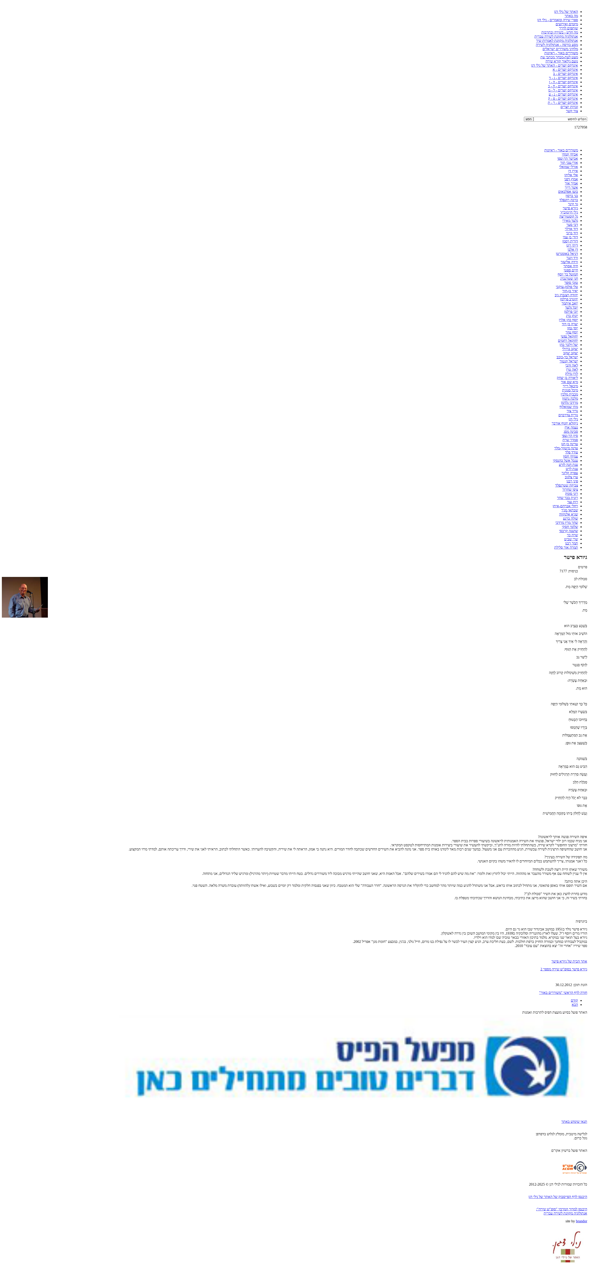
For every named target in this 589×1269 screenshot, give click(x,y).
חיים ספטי (571, 270)
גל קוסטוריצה (568, 216)
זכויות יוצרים (569, 107)
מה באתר (571, 16)
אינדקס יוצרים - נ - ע (563, 94)
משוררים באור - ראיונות (561, 53)
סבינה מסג (571, 431)
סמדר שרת (570, 440)
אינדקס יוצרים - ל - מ (563, 90)
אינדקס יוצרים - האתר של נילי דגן (554, 65)
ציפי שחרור (570, 489)
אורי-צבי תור (569, 163)
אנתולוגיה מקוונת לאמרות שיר (557, 41)
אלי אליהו (571, 175)
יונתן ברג (572, 316)
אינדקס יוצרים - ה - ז (563, 82)
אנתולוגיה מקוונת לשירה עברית (556, 36)
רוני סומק (571, 494)
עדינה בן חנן (569, 444)
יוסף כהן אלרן (568, 320)
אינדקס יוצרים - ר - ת (563, 103)
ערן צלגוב (571, 477)
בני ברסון (572, 196)
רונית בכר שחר (567, 498)
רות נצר (572, 502)
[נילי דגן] (567, 1266)
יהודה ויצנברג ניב (566, 295)
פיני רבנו (572, 481)
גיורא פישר (570, 208)
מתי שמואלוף (569, 407)
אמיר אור (571, 183)
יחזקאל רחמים (568, 340)
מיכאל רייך (570, 386)
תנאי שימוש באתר (574, 1122)
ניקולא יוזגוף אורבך (565, 423)
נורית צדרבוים (568, 415)
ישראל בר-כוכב (567, 357)
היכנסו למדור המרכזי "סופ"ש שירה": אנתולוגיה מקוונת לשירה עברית (561, 1211)
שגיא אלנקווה (568, 514)
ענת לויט (572, 469)
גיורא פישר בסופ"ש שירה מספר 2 (563, 969)
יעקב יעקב (570, 353)
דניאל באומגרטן (567, 254)
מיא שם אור (569, 382)
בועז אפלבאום (568, 192)
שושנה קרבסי (568, 531)
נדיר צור (572, 411)
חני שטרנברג (569, 278)
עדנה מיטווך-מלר (566, 448)
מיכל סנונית (570, 390)
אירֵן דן (573, 171)
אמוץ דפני (571, 179)
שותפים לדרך (568, 28)
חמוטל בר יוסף (568, 274)
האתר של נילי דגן (566, 12)
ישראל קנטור (569, 361)
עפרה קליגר (570, 473)
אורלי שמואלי (568, 167)
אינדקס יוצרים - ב (565, 74)
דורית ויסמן (570, 241)
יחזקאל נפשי (569, 336)
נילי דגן (573, 419)
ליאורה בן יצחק (567, 378)
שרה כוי (572, 535)
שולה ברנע (570, 518)
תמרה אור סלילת (566, 547)
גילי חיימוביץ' (569, 212)
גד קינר (573, 204)
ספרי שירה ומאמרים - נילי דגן (557, 20)
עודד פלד (571, 452)
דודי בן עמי (570, 237)
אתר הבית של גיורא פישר (569, 961)
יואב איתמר (570, 303)
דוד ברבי (572, 233)
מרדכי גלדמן (569, 403)
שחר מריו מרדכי (566, 523)
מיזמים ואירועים (567, 24)
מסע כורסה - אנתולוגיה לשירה (557, 45)
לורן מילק (571, 374)
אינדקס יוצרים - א (565, 69)
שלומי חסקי (570, 527)
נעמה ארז (571, 427)
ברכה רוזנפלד (568, 200)
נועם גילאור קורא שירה (562, 61)
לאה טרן (572, 369)
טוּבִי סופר (571, 283)
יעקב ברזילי (570, 349)
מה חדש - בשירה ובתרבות (559, 32)
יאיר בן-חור (570, 291)
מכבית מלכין (569, 394)
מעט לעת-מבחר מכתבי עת (559, 57)
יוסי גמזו (572, 328)
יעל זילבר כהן (569, 345)
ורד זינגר (572, 258)
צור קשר (572, 111)
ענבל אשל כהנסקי (565, 460)
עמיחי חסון (570, 456)
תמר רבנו (571, 543)
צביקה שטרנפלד (566, 485)
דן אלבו (573, 249)
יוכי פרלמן (571, 312)
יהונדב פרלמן (569, 299)
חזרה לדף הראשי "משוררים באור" (563, 993)
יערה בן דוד (570, 324)
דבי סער (572, 225)
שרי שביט (571, 539)
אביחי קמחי (570, 154)
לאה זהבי (571, 365)
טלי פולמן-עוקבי (567, 287)
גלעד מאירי (570, 220)
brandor (581, 1221)
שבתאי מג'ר (569, 510)
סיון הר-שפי (570, 436)
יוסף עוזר (572, 332)
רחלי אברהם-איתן (565, 506)
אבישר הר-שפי (567, 158)
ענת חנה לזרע (568, 465)
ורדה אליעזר (569, 262)
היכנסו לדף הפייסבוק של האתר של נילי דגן (557, 1197)
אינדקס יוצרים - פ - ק (563, 98)
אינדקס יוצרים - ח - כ (563, 86)
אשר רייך (571, 187)
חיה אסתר (570, 266)
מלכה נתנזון (570, 398)
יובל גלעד (571, 307)
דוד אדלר (571, 229)
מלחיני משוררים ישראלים (560, 49)
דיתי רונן (572, 245)
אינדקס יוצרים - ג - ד (563, 78)
